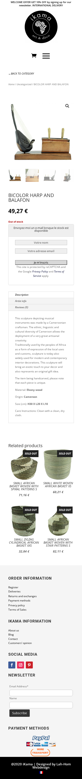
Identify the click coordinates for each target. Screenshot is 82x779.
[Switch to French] (41, 772)
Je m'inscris (41, 262)
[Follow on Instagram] (20, 665)
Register (13, 587)
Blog (11, 634)
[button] (67, 106)
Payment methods (19, 600)
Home (11, 84)
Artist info (20, 301)
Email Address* (18, 686)
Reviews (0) (21, 307)
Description (21, 295)
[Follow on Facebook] (11, 665)
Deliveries (14, 591)
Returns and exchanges (22, 596)
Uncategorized (24, 84)
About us (13, 630)
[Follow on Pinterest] (29, 665)
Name (13, 698)
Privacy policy (16, 605)
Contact (13, 639)
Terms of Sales (17, 609)
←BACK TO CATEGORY (21, 73)
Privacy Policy (40, 271)
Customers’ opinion (20, 643)
